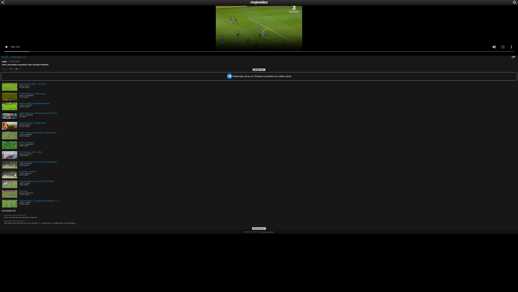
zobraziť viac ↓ (259, 70)
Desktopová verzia (267, 232)
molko (4, 61)
